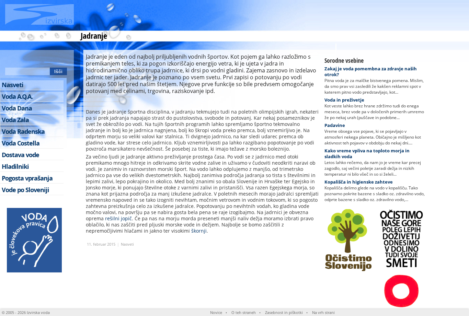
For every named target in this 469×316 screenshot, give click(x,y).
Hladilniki (15, 166)
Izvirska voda (38, 312)
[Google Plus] (61, 58)
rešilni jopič (118, 218)
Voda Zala (15, 120)
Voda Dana (17, 108)
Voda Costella (20, 143)
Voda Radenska (23, 131)
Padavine (334, 125)
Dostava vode (20, 155)
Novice (216, 312)
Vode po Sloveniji (25, 190)
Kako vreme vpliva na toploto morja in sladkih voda (367, 154)
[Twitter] (36, 58)
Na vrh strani (323, 312)
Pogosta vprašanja (27, 178)
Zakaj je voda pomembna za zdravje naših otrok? (370, 72)
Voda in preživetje (344, 100)
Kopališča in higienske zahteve (358, 182)
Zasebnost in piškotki (284, 312)
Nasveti (127, 244)
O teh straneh (243, 312)
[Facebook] (23, 58)
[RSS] (10, 58)
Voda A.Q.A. (17, 96)
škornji (199, 230)
